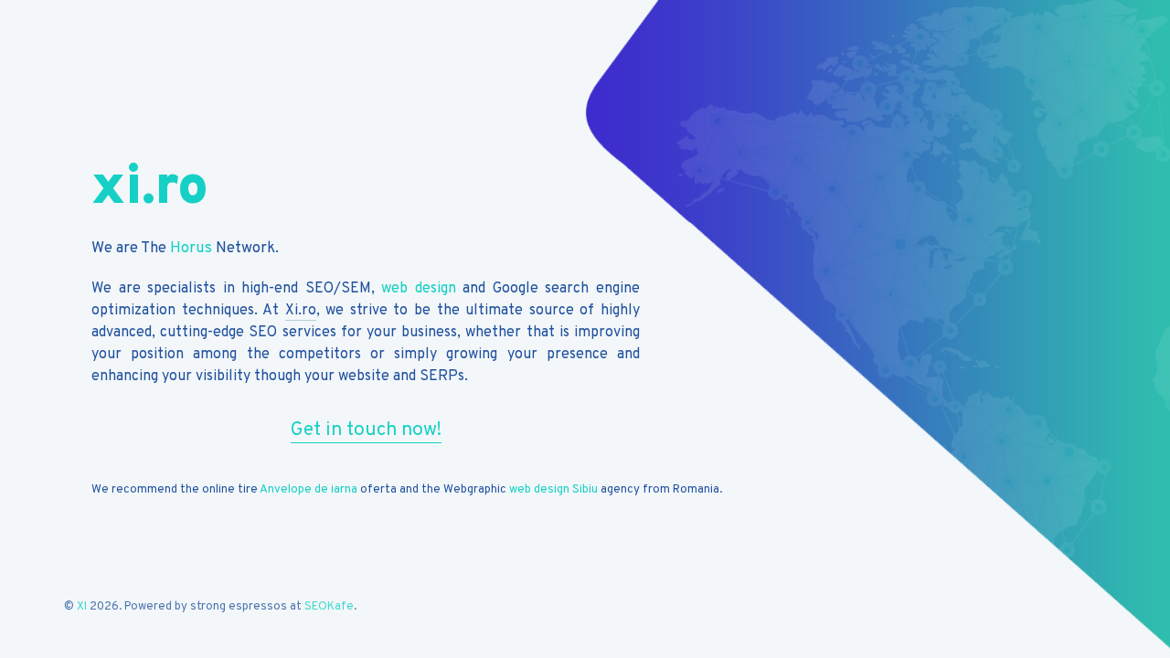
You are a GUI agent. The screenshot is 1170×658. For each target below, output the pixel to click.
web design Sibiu (553, 490)
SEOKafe (329, 607)
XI (82, 607)
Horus (191, 248)
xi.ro (149, 189)
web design (418, 289)
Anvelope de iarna (308, 490)
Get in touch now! (366, 430)
